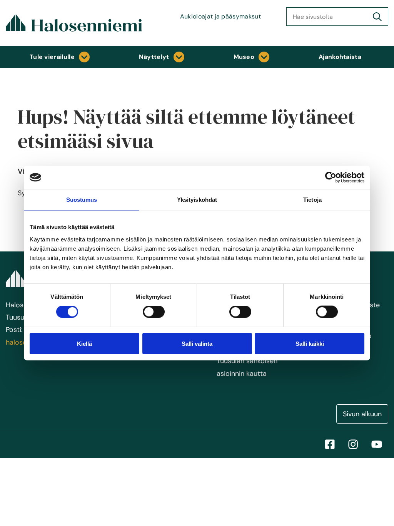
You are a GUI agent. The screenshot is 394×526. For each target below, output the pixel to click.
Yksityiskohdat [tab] (197, 199)
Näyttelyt (154, 57)
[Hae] (377, 16)
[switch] (154, 312)
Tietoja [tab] (312, 199)
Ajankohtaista (340, 57)
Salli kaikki (310, 343)
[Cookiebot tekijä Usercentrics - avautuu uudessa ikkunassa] (330, 177)
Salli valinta (197, 343)
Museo (244, 57)
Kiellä (84, 343)
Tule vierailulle (52, 57)
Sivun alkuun (362, 414)
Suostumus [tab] (81, 199)
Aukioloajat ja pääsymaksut (220, 16)
